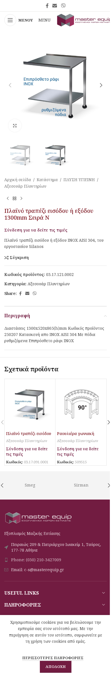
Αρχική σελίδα (17, 179)
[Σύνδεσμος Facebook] (47, 5)
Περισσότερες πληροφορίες (52, 657)
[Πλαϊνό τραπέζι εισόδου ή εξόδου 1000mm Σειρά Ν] (30, 404)
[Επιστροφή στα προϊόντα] (14, 198)
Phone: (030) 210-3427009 (36, 559)
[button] (10, 85)
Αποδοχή (56, 666)
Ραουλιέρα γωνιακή (75, 433)
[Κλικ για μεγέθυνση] (15, 125)
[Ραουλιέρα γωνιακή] (81, 404)
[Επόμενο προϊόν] (21, 198)
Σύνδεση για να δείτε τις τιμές (35, 230)
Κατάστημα (47, 179)
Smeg (30, 485)
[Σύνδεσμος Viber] (63, 5)
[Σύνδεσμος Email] (55, 5)
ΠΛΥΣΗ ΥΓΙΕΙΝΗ (79, 179)
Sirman (81, 485)
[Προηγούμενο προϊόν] (7, 198)
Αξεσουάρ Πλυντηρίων (25, 186)
